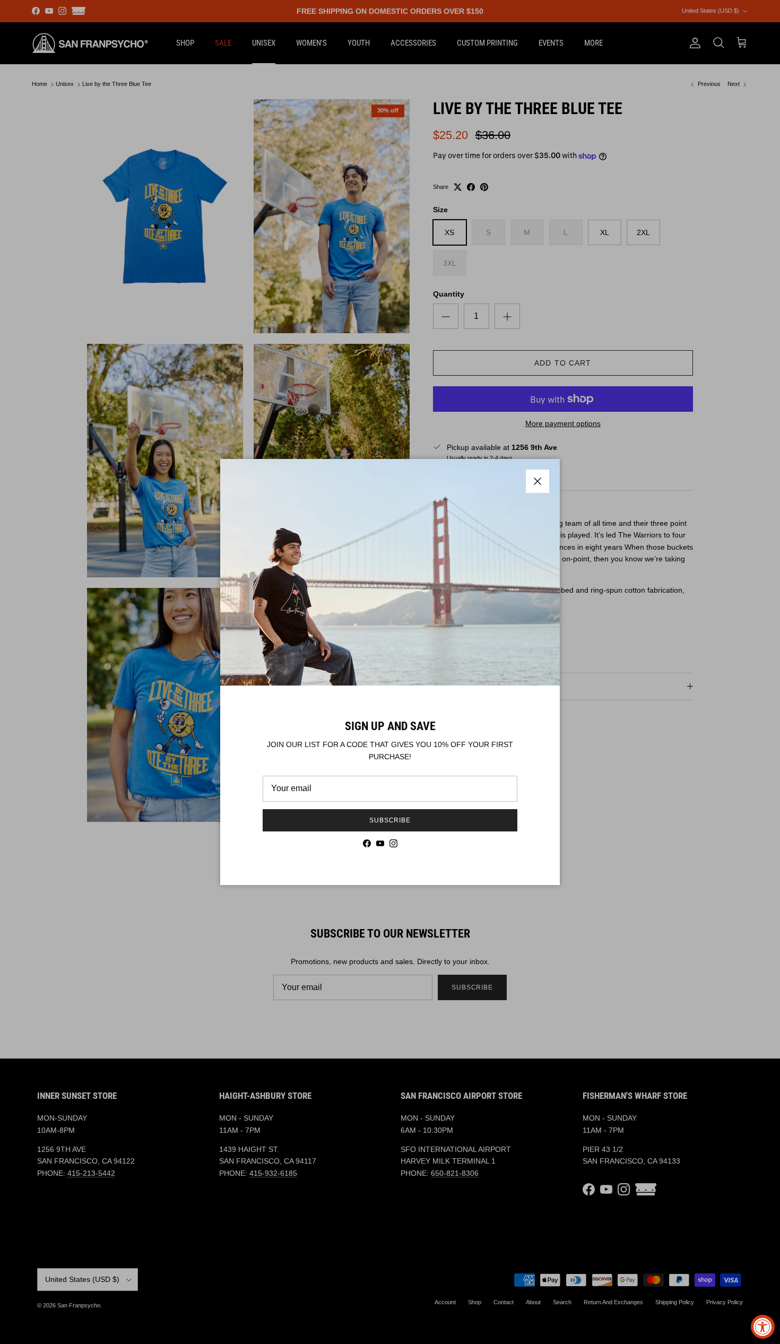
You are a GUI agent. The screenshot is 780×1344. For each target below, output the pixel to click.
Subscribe (390, 820)
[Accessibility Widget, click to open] (763, 1327)
